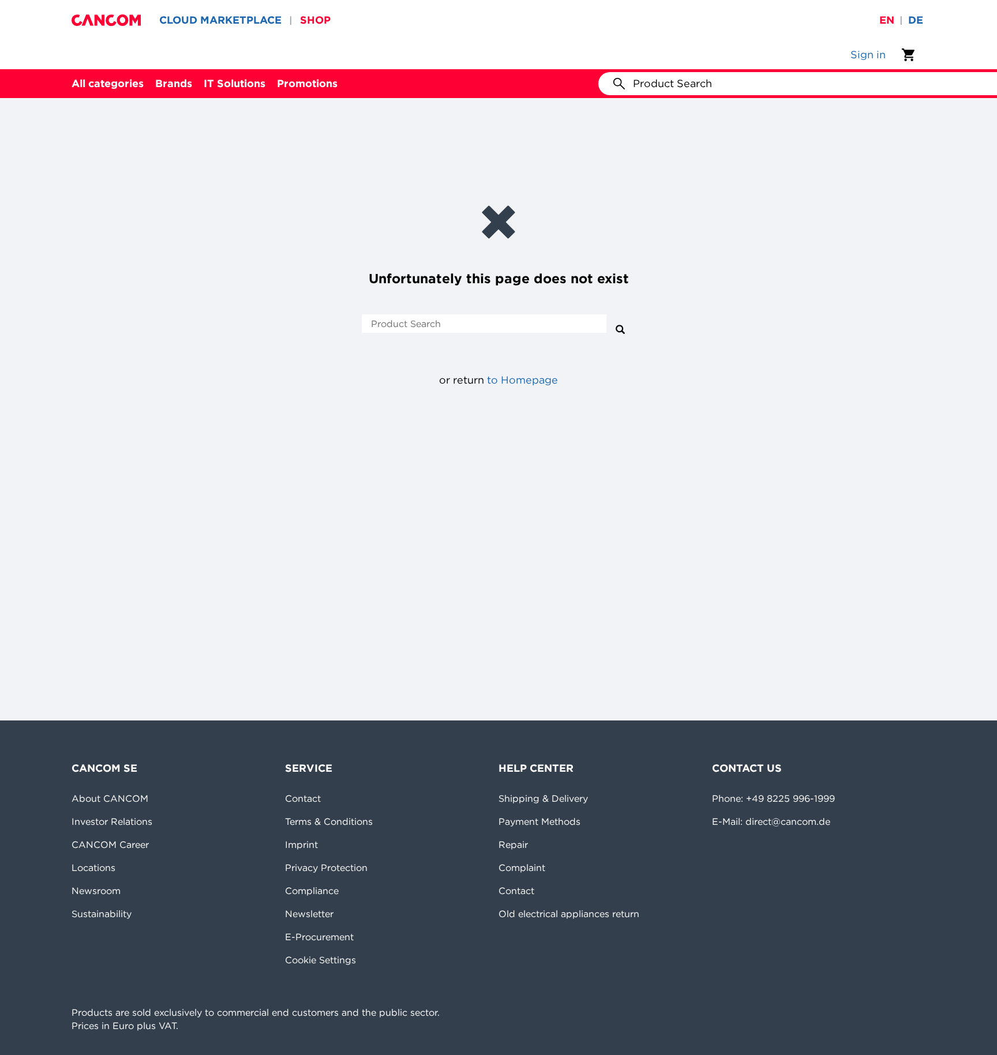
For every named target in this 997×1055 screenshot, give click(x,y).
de (915, 20)
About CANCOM (110, 798)
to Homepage (522, 379)
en (886, 20)
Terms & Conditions (329, 821)
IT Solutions (234, 83)
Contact (303, 798)
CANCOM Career (110, 844)
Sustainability (102, 913)
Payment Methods (539, 821)
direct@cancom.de (787, 821)
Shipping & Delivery (543, 798)
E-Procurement (319, 937)
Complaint (521, 867)
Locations (93, 867)
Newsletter (309, 913)
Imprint (301, 844)
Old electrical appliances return (568, 913)
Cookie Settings (320, 960)
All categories (108, 83)
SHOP (315, 20)
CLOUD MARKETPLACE (220, 20)
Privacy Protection (326, 867)
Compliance (312, 890)
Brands (173, 83)
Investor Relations (112, 821)
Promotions (307, 83)
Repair (513, 844)
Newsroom (96, 890)
